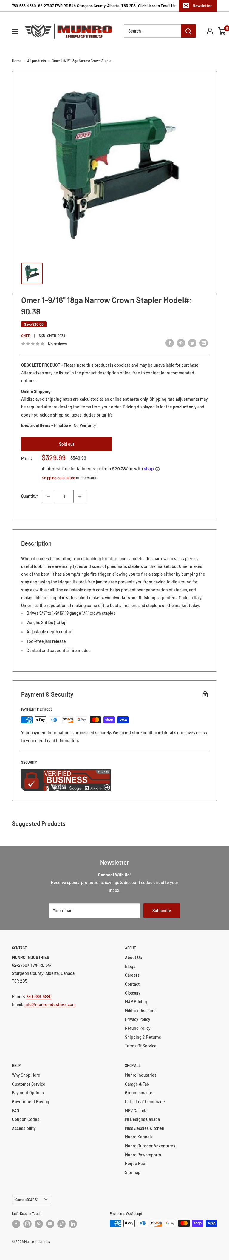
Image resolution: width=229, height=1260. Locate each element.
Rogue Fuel (135, 1163)
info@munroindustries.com (50, 1004)
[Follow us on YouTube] (50, 1224)
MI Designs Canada (142, 1119)
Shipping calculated (58, 477)
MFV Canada (136, 1110)
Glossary (133, 992)
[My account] (210, 31)
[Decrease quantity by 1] (48, 496)
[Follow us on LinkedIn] (73, 1224)
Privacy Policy (137, 1019)
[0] (222, 31)
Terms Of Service (141, 1045)
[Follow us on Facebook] (16, 1224)
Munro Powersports (143, 1154)
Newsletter (202, 5)
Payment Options (28, 1092)
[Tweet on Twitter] (192, 343)
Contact (132, 984)
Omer (25, 336)
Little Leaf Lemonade (145, 1101)
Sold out (66, 444)
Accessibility (24, 1128)
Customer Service (28, 1084)
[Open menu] (15, 31)
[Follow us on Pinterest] (39, 1224)
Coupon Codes (25, 1119)
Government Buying (30, 1101)
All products (36, 61)
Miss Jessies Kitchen (144, 1128)
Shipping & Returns (143, 1037)
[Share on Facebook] (169, 343)
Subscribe (161, 910)
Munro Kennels (139, 1136)
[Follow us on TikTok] (61, 1224)
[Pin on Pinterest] (181, 343)
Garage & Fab (137, 1084)
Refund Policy (138, 1028)
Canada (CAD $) (26, 1199)
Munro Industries (141, 1075)
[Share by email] (203, 343)
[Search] (188, 31)
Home (16, 61)
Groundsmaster (139, 1092)
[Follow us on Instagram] (27, 1224)
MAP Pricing (136, 1001)
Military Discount (140, 1010)
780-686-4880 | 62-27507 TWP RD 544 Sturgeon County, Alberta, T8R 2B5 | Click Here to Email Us (93, 5)
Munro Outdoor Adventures (150, 1145)
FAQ (15, 1110)
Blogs (130, 966)
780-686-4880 (39, 996)
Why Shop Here (26, 1075)
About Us (133, 957)
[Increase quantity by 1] (80, 496)
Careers (132, 975)
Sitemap (132, 1172)
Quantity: (29, 496)
